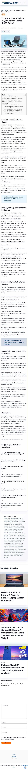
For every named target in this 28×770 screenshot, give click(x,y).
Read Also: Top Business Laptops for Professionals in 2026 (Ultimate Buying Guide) (13, 198)
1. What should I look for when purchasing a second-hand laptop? (14, 107)
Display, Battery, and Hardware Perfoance (12, 98)
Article (6, 10)
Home (2, 10)
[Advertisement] (14, 695)
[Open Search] (20, 2)
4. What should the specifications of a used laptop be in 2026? (14, 113)
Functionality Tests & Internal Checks (11, 100)
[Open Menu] (24, 2)
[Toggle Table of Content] (23, 95)
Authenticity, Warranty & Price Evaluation (12, 101)
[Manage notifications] (25, 767)
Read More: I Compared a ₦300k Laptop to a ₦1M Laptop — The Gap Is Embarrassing (14, 342)
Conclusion (5, 103)
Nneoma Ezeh (6, 28)
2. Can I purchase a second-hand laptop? (14, 109)
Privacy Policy (14, 758)
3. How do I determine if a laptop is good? (14, 110)
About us (14, 756)
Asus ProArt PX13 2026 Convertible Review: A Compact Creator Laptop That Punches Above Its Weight (12, 632)
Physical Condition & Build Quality (10, 96)
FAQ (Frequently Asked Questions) (11, 104)
